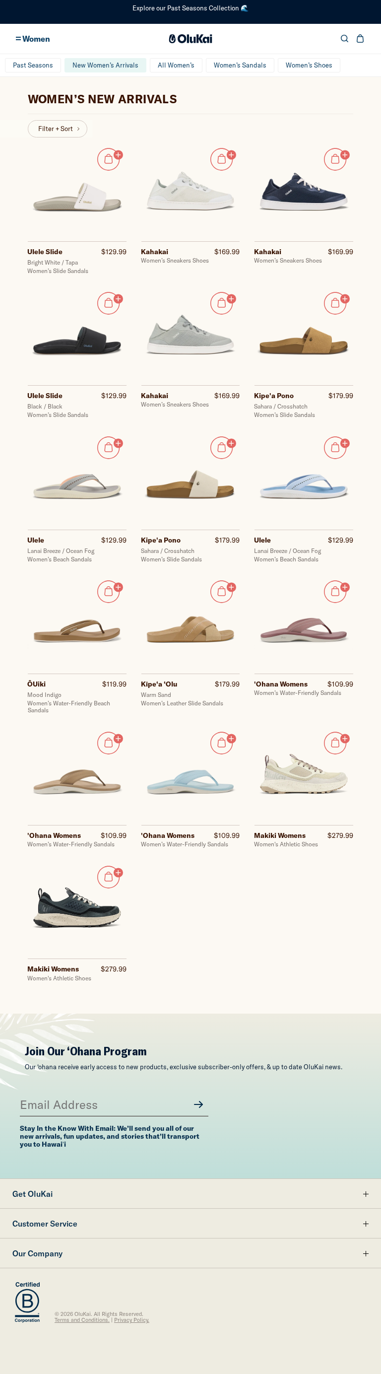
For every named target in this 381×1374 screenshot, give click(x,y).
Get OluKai (32, 1194)
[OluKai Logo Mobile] (190, 39)
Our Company (37, 1253)
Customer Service (44, 1224)
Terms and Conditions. (82, 1320)
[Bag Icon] (360, 38)
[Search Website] (344, 38)
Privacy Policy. (131, 1320)
